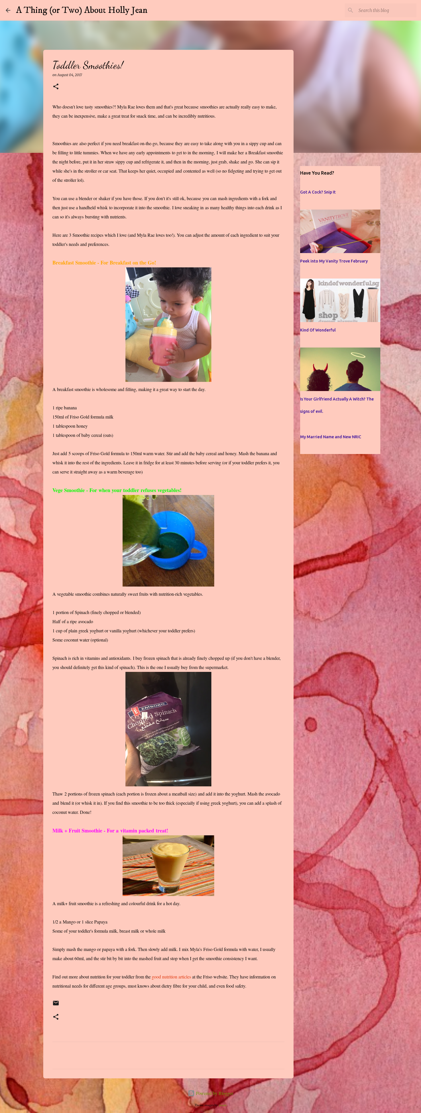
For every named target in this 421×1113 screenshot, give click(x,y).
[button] (55, 87)
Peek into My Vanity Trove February (334, 261)
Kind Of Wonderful (318, 330)
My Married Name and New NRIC (330, 437)
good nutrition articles (171, 977)
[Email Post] (55, 1005)
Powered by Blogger (214, 1093)
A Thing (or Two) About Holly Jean (81, 10)
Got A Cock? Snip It (318, 192)
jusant (223, 1105)
